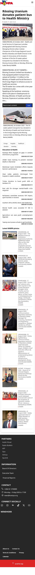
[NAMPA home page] (15, 2)
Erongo (6, 143)
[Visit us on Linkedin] (13, 505)
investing (13, 146)
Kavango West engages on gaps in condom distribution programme (17, 154)
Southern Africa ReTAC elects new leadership (17, 203)
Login (28, 105)
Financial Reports (9, 478)
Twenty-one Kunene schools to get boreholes (17, 223)
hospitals (12, 143)
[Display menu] (32, 2)
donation (6, 146)
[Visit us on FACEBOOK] (2, 505)
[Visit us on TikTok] (18, 505)
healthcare (21, 143)
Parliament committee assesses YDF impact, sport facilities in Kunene (17, 197)
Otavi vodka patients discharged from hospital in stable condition (17, 176)
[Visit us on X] (24, 505)
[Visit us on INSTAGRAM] (7, 505)
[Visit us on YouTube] (29, 505)
